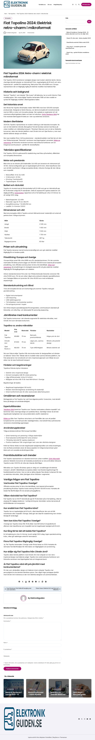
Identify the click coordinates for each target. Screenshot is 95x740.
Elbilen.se (7, 418)
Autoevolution (19, 193)
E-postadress (8, 649)
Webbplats (7, 656)
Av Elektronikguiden (11, 32)
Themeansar (63, 737)
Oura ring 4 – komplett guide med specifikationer (81, 694)
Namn (6, 642)
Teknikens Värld (9, 409)
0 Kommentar (30, 32)
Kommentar (7, 621)
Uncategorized (10, 689)
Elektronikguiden (37, 598)
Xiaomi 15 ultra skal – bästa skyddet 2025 (79, 38)
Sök (67, 18)
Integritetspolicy (58, 4)
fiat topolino (8, 18)
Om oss (50, 4)
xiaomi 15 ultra (33, 689)
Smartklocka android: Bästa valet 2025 (78, 42)
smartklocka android (56, 689)
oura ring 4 (77, 689)
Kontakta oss (42, 4)
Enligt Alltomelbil (54, 459)
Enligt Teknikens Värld (49, 114)
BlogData (55, 737)
